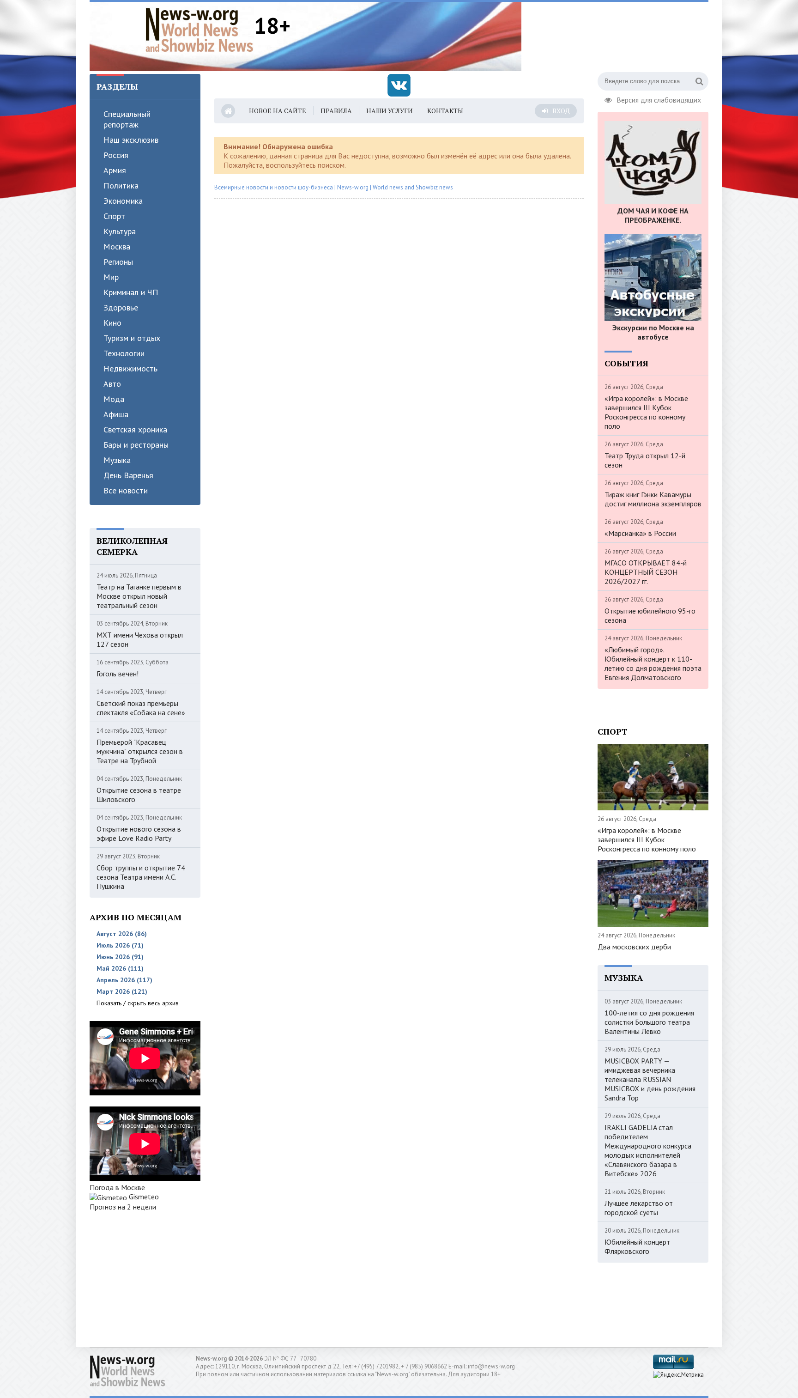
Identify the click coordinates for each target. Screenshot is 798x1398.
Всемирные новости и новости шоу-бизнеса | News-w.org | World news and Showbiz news (333, 187)
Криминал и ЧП (130, 292)
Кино (112, 322)
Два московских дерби (634, 946)
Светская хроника (135, 429)
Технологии (124, 353)
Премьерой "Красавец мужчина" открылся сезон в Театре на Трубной (140, 751)
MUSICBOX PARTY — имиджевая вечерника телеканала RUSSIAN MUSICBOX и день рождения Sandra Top (650, 1079)
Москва (116, 246)
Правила (336, 110)
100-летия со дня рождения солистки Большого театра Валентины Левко (649, 1022)
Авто (112, 383)
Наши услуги (389, 110)
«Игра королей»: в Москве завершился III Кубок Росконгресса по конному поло (646, 412)
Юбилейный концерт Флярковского (637, 1246)
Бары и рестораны (136, 444)
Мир (111, 277)
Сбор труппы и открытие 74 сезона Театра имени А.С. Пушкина (141, 877)
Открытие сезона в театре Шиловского (139, 794)
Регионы (118, 261)
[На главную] (199, 29)
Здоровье (120, 307)
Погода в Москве (117, 1187)
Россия (115, 155)
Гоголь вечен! (118, 673)
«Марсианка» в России (640, 533)
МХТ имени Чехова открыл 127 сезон (140, 639)
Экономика (123, 200)
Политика (121, 185)
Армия (114, 170)
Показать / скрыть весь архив (138, 1003)
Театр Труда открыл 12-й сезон (645, 460)
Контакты (445, 110)
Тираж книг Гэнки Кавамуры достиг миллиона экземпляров (653, 499)
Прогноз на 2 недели (123, 1206)
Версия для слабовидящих (659, 99)
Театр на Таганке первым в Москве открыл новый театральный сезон (139, 596)
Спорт (114, 216)
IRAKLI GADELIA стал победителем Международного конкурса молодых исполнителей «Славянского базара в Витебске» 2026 (648, 1150)
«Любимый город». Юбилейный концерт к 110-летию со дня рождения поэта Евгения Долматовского (653, 663)
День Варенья (128, 475)
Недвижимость (130, 368)
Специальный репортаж (127, 119)
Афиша (115, 414)
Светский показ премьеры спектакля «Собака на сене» (141, 708)
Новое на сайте (277, 110)
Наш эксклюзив (130, 139)
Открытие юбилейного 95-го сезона (650, 615)
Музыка (117, 460)
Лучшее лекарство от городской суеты (639, 1207)
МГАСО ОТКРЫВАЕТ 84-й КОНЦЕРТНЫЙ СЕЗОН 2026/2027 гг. (646, 572)
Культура (119, 231)
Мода (113, 399)
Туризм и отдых (131, 338)
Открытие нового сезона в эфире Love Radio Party (139, 833)
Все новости (125, 490)
